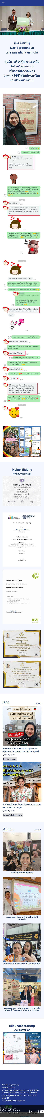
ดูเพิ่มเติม (38, 704)
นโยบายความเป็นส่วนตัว (10, 1112)
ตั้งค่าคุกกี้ (34, 1112)
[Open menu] (3, 3)
